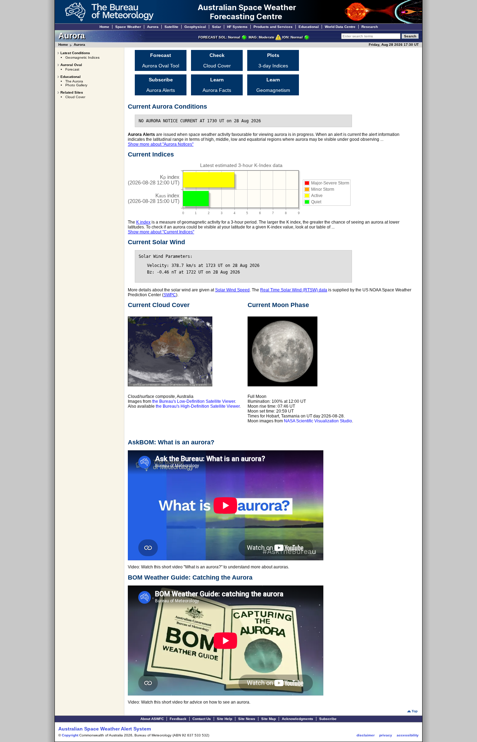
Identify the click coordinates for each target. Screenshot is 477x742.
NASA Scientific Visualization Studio (318, 421)
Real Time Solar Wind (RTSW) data (293, 290)
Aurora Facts (217, 85)
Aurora (153, 27)
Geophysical (195, 27)
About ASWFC (152, 719)
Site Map (268, 719)
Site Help (224, 719)
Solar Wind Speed (232, 290)
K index (143, 222)
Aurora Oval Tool (160, 60)
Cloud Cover (75, 97)
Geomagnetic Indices (82, 57)
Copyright (70, 735)
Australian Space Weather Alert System (104, 729)
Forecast (72, 69)
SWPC (169, 294)
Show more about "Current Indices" (161, 232)
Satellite (171, 27)
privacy (385, 735)
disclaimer (366, 735)
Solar (216, 27)
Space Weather (128, 27)
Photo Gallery (76, 85)
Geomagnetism (273, 85)
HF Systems (237, 27)
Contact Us (201, 719)
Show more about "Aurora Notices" (160, 144)
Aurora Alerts (160, 85)
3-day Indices (273, 60)
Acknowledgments (297, 719)
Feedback (178, 719)
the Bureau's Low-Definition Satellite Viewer (193, 401)
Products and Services (273, 27)
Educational (309, 27)
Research (369, 27)
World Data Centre (340, 27)
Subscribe (328, 719)
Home (104, 27)
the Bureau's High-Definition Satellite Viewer (198, 406)
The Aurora (74, 81)
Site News (246, 719)
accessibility (408, 735)
